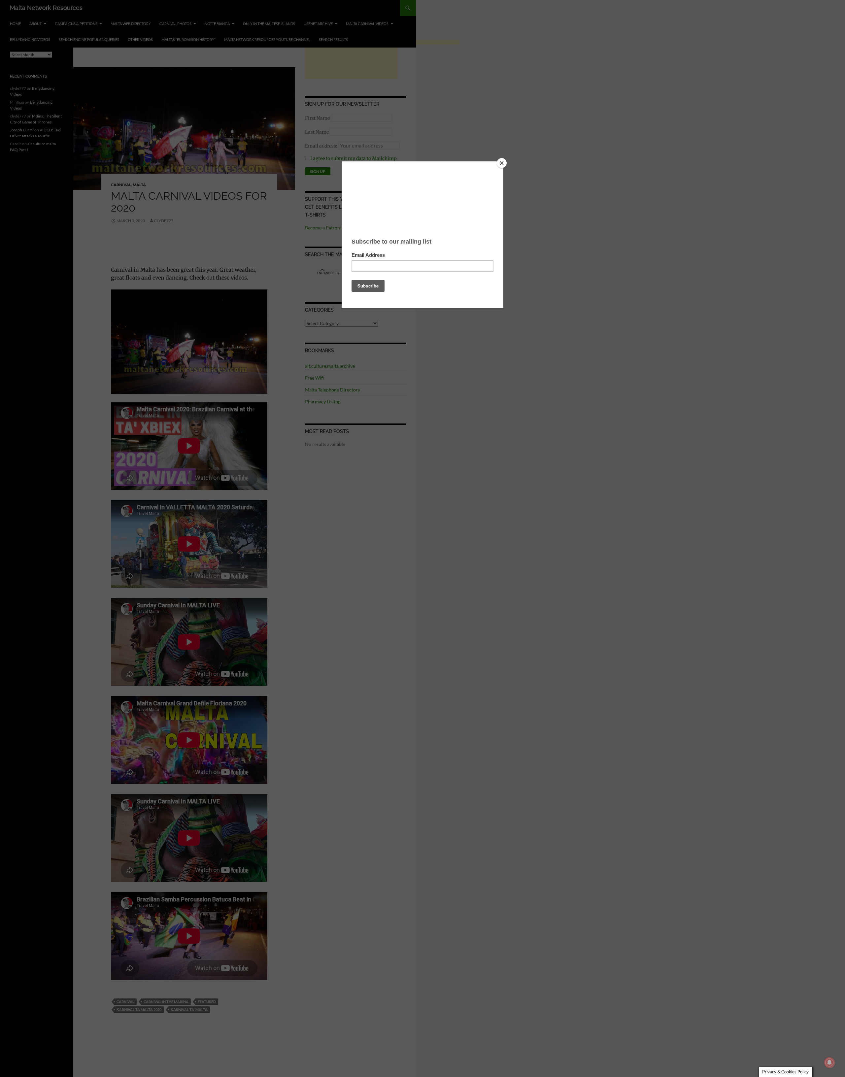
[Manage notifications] (829, 1062)
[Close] (502, 163)
